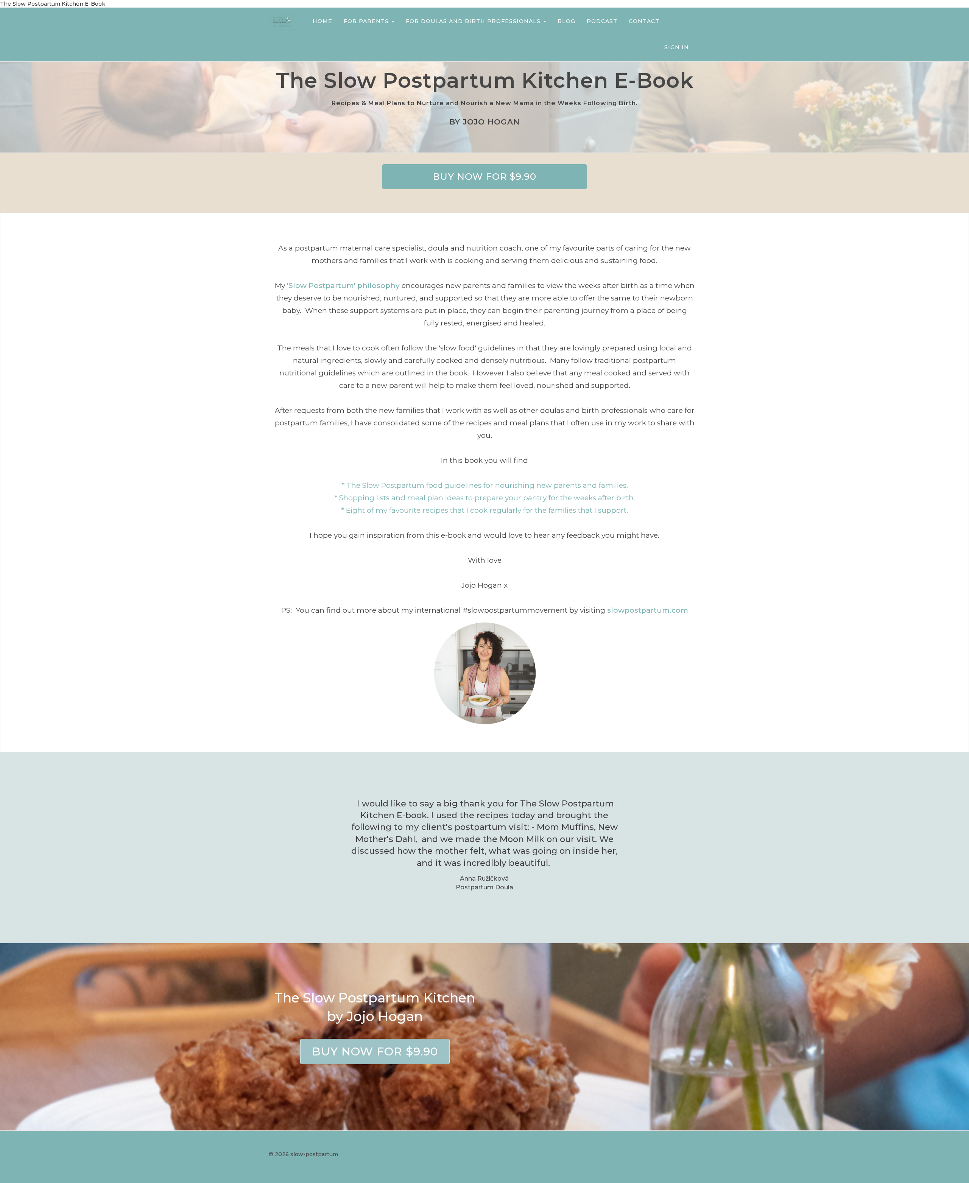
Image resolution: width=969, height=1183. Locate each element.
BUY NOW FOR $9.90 (484, 176)
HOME (322, 21)
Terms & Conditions (375, 1154)
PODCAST (602, 21)
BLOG (566, 21)
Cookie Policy (481, 1154)
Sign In (676, 47)
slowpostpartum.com (647, 610)
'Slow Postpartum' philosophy (343, 285)
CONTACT (644, 21)
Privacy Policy (432, 1154)
